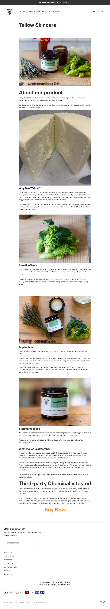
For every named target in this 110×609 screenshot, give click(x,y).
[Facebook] (104, 602)
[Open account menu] (98, 11)
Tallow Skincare (9, 556)
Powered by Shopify (25, 602)
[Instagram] (100, 602)
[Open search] (94, 11)
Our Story (8, 552)
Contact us (8, 571)
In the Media (8, 574)
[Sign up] (36, 543)
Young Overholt (13, 602)
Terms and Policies (39, 602)
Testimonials (8, 563)
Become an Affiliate (11, 567)
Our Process (8, 560)
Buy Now (55, 509)
